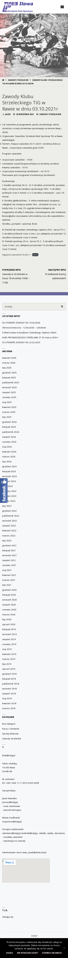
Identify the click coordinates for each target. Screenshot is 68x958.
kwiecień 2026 (9, 357)
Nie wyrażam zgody (27, 953)
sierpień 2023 (9, 481)
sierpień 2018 (9, 693)
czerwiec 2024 (9, 441)
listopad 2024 (9, 426)
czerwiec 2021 (9, 565)
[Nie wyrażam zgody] (64, 948)
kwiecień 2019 (9, 654)
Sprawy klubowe (10, 733)
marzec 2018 (8, 708)
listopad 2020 (9, 594)
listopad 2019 (9, 629)
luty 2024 (6, 461)
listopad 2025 (9, 377)
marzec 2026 (8, 362)
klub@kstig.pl (8, 755)
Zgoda (9, 953)
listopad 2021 (9, 550)
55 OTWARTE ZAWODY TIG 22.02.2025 (21, 342)
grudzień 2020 (9, 589)
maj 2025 (7, 402)
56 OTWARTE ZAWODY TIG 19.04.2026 (21, 322)
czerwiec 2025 (9, 397)
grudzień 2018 (9, 673)
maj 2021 (7, 570)
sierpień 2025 (9, 392)
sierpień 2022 (9, 525)
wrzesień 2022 (9, 520)
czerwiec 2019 (9, 644)
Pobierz (35, 254)
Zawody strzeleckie (18, 80)
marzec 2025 (8, 412)
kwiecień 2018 (9, 703)
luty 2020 (6, 619)
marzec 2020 (8, 614)
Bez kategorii (8, 723)
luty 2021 (6, 584)
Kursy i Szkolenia (10, 728)
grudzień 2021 (9, 545)
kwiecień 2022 (9, 530)
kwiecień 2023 (9, 496)
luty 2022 (6, 540)
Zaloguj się (7, 916)
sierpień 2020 (9, 604)
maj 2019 (7, 649)
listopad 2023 (9, 471)
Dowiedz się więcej (52, 953)
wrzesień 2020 (9, 599)
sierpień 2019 (9, 639)
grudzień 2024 (9, 421)
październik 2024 (10, 431)
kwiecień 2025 (9, 407)
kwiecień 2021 (9, 575)
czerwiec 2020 (9, 609)
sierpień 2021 (9, 560)
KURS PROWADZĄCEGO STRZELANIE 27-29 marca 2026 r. (30, 337)
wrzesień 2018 (9, 688)
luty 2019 (6, 664)
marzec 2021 (8, 580)
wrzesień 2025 (9, 387)
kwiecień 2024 (9, 451)
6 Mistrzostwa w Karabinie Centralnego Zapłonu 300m (29, 332)
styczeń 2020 (8, 624)
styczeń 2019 (8, 668)
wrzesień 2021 (9, 555)
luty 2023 (6, 505)
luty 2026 (6, 367)
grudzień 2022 (9, 510)
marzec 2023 (8, 501)
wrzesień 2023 (9, 476)
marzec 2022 (8, 535)
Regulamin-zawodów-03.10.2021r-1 (16, 254)
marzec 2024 (8, 456)
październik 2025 (10, 382)
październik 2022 (10, 515)
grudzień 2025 (9, 372)
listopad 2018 (9, 678)
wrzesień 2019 (9, 634)
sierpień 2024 (9, 436)
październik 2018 (10, 683)
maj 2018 (7, 698)
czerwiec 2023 (9, 491)
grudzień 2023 (9, 466)
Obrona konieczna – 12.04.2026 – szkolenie (24, 327)
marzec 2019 (8, 659)
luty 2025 (6, 417)
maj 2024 (7, 446)
